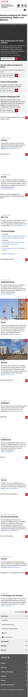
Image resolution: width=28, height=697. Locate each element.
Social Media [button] (4, 641)
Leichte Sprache (8, 637)
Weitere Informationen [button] (7, 684)
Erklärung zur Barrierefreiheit (9, 628)
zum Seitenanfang (20, 612)
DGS (5, 633)
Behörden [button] (4, 667)
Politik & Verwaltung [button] (7, 672)
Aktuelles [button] (3, 676)
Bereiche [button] (3, 650)
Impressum (5, 620)
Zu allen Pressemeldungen (8, 253)
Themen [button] (3, 680)
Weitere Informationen (7, 58)
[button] (25, 10)
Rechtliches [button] (4, 616)
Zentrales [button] (3, 646)
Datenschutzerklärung (8, 624)
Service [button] (3, 663)
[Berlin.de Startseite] (4, 1)
